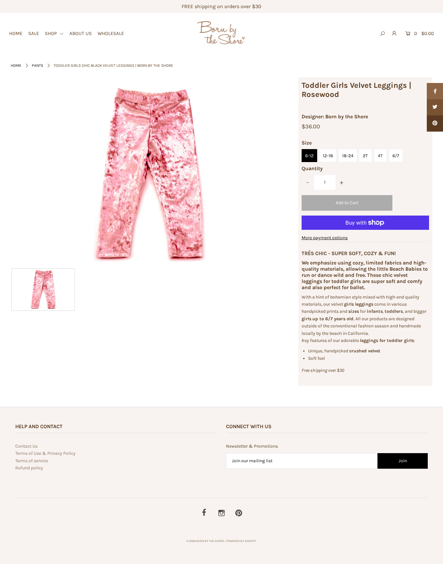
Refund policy (29, 468)
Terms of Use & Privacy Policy (45, 453)
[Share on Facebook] (435, 91)
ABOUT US (80, 33)
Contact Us (26, 446)
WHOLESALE (111, 33)
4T (380, 156)
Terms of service (31, 461)
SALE (33, 33)
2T (365, 156)
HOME (15, 33)
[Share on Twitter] (435, 107)
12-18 (328, 156)
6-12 (309, 156)
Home (16, 65)
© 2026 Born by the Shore (205, 541)
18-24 (347, 156)
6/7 (395, 156)
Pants (37, 65)
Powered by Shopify (241, 541)
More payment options (325, 238)
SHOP (51, 33)
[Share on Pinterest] (435, 123)
